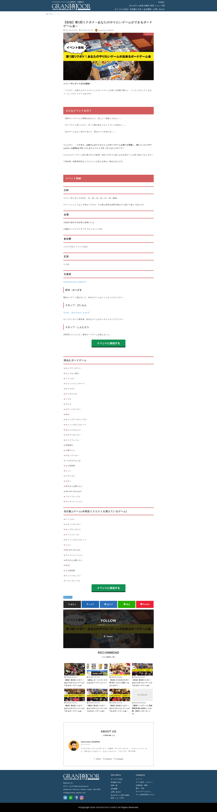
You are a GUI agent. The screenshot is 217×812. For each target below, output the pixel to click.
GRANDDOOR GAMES (73, 282)
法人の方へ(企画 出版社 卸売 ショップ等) (147, 6)
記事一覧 (114, 785)
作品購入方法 (136, 9)
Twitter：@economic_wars (75, 313)
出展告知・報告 (142, 785)
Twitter (109, 637)
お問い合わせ (159, 9)
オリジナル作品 (121, 9)
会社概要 (147, 9)
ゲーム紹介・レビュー (144, 782)
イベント (69, 597)
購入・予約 (140, 788)
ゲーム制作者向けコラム (145, 794)
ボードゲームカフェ (143, 791)
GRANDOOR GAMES (106, 807)
